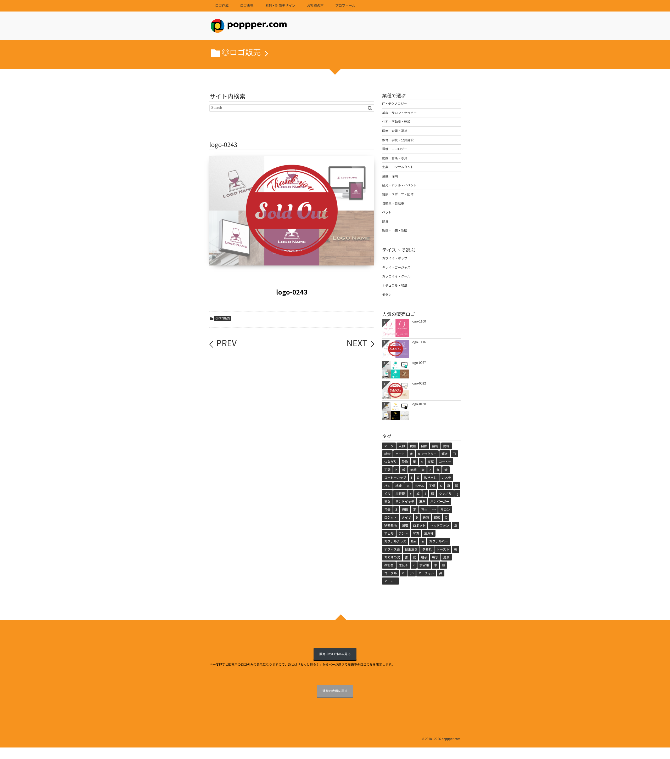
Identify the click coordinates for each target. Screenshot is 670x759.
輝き (445, 453)
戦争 (435, 557)
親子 (424, 557)
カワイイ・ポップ (394, 258)
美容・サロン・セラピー (399, 112)
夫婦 (426, 517)
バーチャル (426, 573)
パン (387, 485)
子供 (432, 485)
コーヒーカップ (395, 477)
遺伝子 (403, 565)
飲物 (405, 461)
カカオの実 (392, 557)
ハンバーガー (439, 501)
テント (403, 533)
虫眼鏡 (400, 493)
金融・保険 (390, 176)
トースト (443, 549)
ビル (387, 493)
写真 (416, 533)
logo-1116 (418, 341)
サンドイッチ (404, 501)
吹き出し (430, 477)
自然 (424, 446)
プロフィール (345, 5)
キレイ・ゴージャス (396, 267)
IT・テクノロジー (394, 103)
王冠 (387, 469)
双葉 (431, 461)
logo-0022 (418, 383)
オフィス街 (392, 549)
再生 (424, 509)
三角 (422, 501)
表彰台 (389, 565)
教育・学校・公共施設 (398, 140)
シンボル (445, 493)
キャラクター (427, 453)
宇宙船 (424, 565)
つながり (390, 461)
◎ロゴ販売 (222, 318)
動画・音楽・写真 (394, 158)
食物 (413, 446)
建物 (435, 446)
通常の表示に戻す (335, 690)
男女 (387, 501)
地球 (398, 485)
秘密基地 (390, 525)
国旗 (405, 525)
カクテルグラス (395, 541)
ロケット (390, 517)
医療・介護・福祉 (394, 130)
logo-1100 (418, 321)
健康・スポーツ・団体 (398, 194)
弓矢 (387, 509)
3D (412, 573)
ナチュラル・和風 (394, 285)
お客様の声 (315, 5)
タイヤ (406, 517)
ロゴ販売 (246, 5)
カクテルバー (438, 541)
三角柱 (428, 533)
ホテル (419, 485)
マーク (389, 446)
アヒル (389, 533)
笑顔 (413, 469)
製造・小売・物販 (394, 230)
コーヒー (445, 461)
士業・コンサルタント (398, 167)
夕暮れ (427, 549)
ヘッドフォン (439, 525)
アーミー (390, 581)
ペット (387, 212)
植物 (387, 453)
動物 (446, 446)
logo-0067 (418, 362)
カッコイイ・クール (396, 276)
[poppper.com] (248, 27)
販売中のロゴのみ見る (335, 654)
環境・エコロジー (394, 148)
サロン (445, 509)
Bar (413, 541)
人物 (402, 446)
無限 (405, 509)
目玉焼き (411, 549)
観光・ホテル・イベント (399, 185)
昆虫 (446, 557)
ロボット (419, 525)
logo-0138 (418, 403)
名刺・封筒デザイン (280, 5)
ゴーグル (390, 573)
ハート (400, 453)
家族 (437, 517)
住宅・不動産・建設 (396, 121)
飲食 (385, 221)
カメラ (446, 477)
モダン (387, 294)
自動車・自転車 (393, 203)
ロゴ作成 (221, 5)
